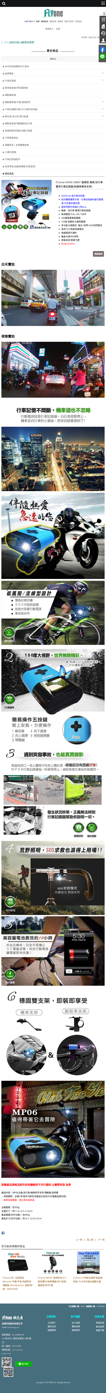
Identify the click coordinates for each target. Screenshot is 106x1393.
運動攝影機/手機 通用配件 (18, 102)
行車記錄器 (10, 80)
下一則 (101, 1239)
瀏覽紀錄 (52, 21)
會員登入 (49, 28)
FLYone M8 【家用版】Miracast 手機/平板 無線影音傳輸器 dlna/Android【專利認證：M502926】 (17, 1283)
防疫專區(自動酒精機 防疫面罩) (20, 166)
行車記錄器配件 (12, 159)
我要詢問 (98, 253)
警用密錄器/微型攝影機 (16, 87)
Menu (53, 58)
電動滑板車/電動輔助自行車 (18, 123)
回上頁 (90, 1239)
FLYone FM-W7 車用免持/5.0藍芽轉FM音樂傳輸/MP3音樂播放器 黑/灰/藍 (52, 1281)
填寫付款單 (68, 21)
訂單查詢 (78, 21)
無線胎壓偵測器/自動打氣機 (18, 130)
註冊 (58, 28)
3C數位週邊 (10, 152)
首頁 (85, 37)
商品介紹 (92, 37)
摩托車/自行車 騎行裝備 (16, 116)
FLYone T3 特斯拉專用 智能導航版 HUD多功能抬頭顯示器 (87, 1279)
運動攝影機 (10, 94)
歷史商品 (9, 173)
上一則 (79, 1239)
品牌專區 (9, 73)
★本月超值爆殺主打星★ (17, 66)
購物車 (60, 21)
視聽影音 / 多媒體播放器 (17, 144)
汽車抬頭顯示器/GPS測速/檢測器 (21, 109)
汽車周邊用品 (11, 137)
